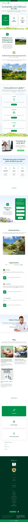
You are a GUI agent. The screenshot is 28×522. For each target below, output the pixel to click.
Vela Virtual (14, 502)
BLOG (14, 508)
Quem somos (14, 480)
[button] (2, 245)
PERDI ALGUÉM (14, 474)
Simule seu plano (14, 485)
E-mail (17, 209)
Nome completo (18, 206)
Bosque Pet (14, 499)
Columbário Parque (14, 496)
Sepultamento (14, 493)
